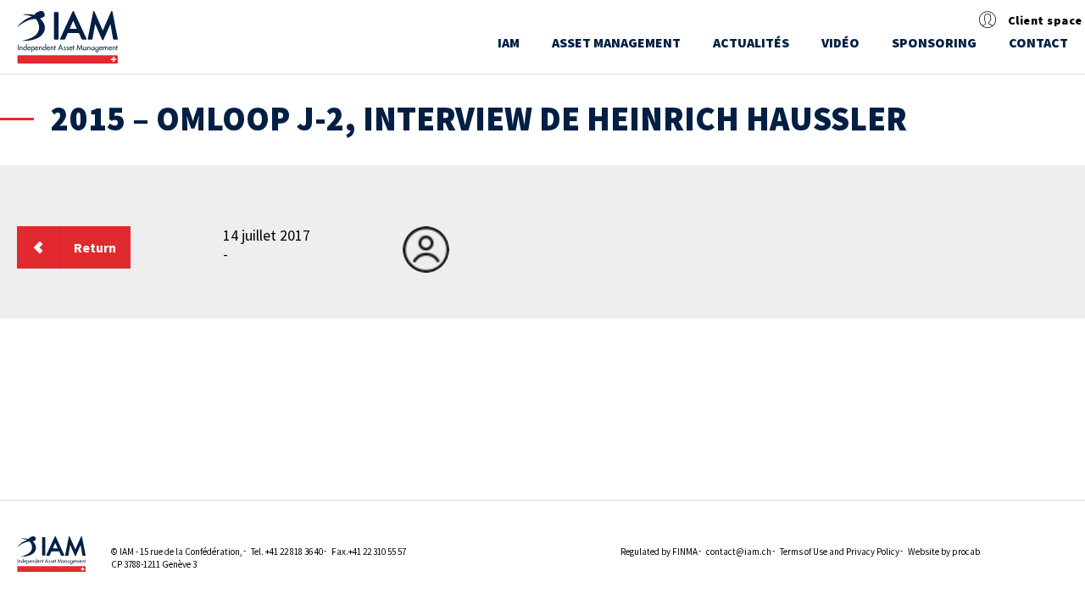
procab (966, 551)
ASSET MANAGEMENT (616, 42)
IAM (509, 42)
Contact (1038, 42)
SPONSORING (934, 42)
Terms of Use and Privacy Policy (839, 551)
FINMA (685, 551)
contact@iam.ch (738, 551)
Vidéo (840, 42)
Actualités (751, 42)
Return (95, 247)
